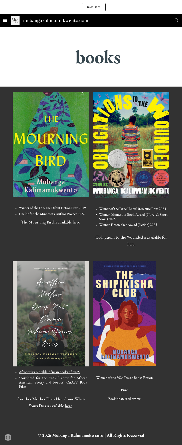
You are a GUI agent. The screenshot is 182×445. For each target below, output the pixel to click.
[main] (97, 56)
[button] (5, 20)
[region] (91, 7)
